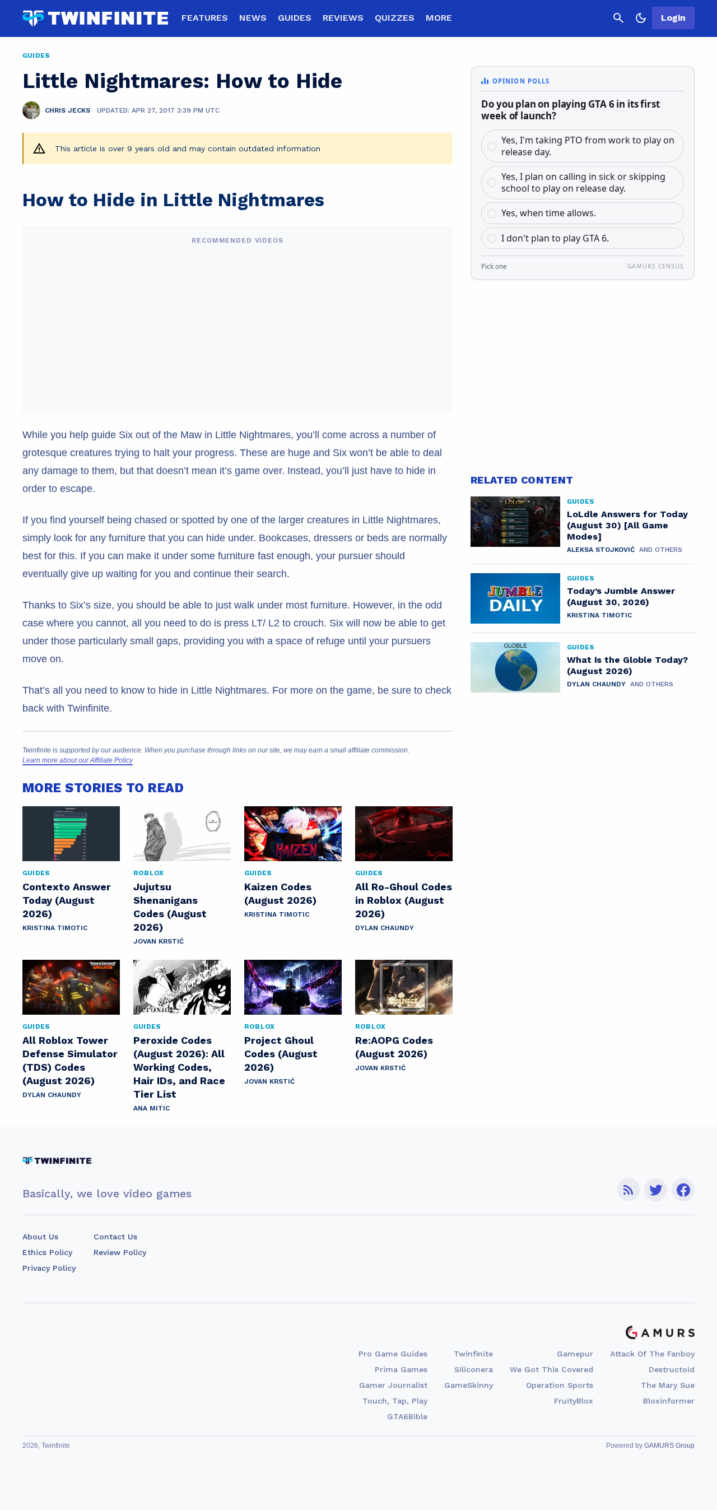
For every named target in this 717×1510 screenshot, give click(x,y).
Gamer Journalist (393, 1385)
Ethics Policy (47, 1252)
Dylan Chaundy (384, 928)
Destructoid (672, 1369)
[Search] (618, 18)
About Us (40, 1236)
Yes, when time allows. (548, 213)
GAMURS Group (669, 1445)
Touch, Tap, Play (394, 1400)
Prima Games (401, 1369)
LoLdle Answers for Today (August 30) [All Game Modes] (627, 525)
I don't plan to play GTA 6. (555, 238)
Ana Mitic (151, 1108)
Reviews (343, 17)
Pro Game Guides (392, 1353)
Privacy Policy (49, 1267)
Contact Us (115, 1236)
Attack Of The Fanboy (652, 1353)
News (253, 17)
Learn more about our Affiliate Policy (77, 760)
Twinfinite (473, 1353)
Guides (294, 17)
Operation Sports (559, 1385)
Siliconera (473, 1369)
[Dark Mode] (641, 18)
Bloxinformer (669, 1400)
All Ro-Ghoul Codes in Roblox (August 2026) (403, 900)
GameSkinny (468, 1385)
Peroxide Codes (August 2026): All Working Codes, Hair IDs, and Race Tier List (179, 1067)
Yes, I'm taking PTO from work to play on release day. (587, 146)
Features (204, 17)
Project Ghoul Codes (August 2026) (281, 1053)
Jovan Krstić (158, 941)
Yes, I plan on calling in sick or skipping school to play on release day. (583, 182)
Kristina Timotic (54, 928)
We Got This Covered (551, 1369)
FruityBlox (573, 1400)
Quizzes (395, 17)
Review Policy (120, 1252)
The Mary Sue (668, 1385)
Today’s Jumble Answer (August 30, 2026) (621, 596)
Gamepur (575, 1353)
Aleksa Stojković (601, 550)
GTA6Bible (407, 1416)
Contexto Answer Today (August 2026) (66, 900)
